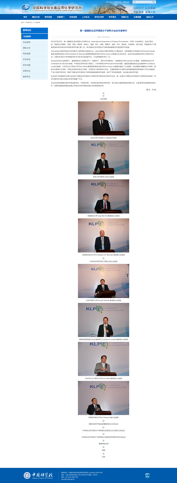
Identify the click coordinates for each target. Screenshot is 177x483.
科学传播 (26, 65)
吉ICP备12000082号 (67, 479)
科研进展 (26, 54)
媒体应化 (26, 77)
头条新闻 (37, 22)
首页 (22, 22)
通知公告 (26, 48)
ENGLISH (109, 2)
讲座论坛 (26, 71)
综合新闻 (26, 42)
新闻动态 (29, 22)
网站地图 (126, 2)
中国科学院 (117, 2)
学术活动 (26, 59)
